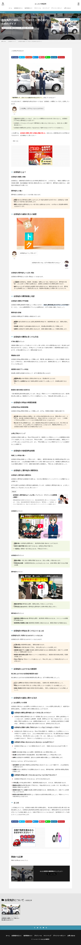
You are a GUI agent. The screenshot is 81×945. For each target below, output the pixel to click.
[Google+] (28, 57)
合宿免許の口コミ (18, 8)
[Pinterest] (61, 57)
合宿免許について (16, 28)
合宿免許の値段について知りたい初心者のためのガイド (30, 41)
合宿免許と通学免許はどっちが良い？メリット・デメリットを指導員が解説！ (35, 496)
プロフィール (37, 8)
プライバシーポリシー (56, 8)
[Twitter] (22, 57)
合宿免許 (24, 28)
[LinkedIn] (54, 57)
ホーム (10, 8)
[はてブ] (35, 57)
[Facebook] (14, 57)
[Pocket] (42, 57)
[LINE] (47, 57)
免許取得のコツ (28, 8)
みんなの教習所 (45, 939)
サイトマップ (46, 8)
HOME (4, 41)
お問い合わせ (67, 8)
